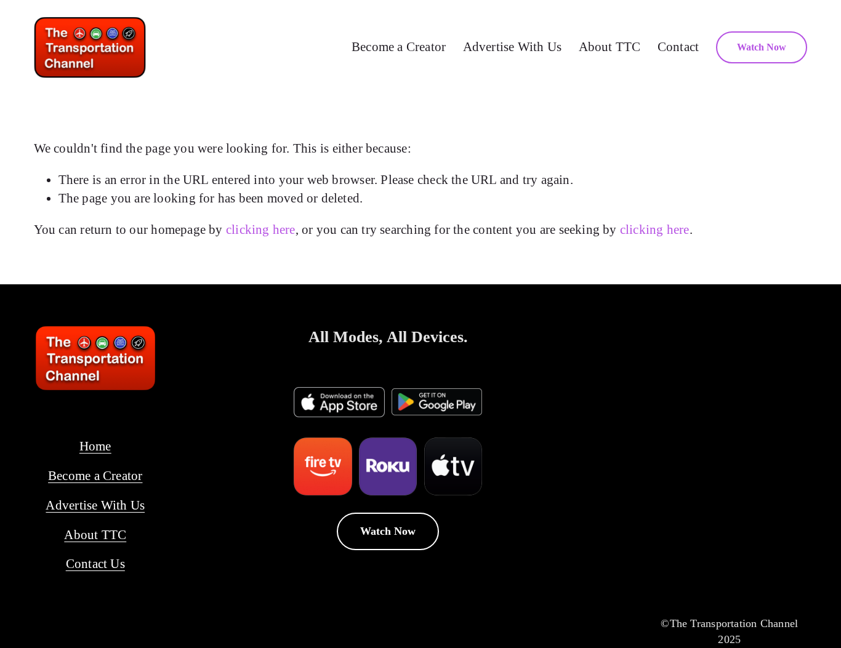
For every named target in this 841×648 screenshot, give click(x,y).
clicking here (261, 229)
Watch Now (761, 47)
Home (95, 446)
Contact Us (95, 563)
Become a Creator (399, 46)
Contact (678, 46)
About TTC (610, 46)
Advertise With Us (512, 46)
